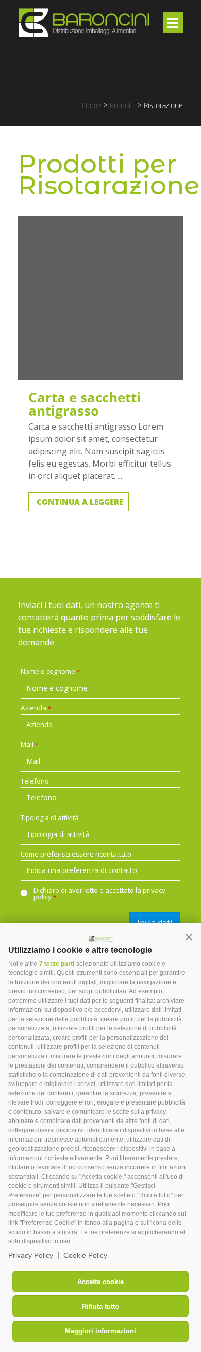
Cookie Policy (85, 1255)
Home (92, 105)
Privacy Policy (30, 1255)
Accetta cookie (100, 1282)
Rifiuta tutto (100, 1306)
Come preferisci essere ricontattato (76, 854)
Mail (29, 744)
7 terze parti (56, 963)
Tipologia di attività (50, 817)
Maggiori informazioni (100, 1331)
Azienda (36, 708)
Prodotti (123, 105)
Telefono (35, 781)
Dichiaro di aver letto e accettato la (99, 893)
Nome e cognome (50, 671)
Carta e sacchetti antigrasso (84, 404)
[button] (189, 937)
